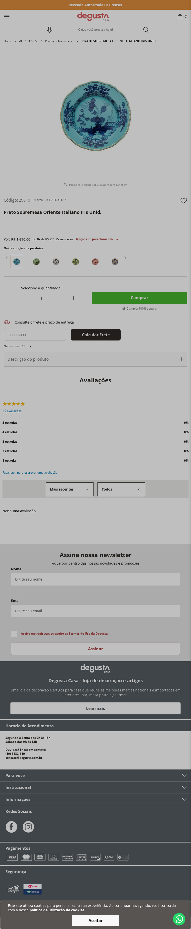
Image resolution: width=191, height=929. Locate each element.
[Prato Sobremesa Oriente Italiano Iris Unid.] (17, 262)
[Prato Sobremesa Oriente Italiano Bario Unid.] (36, 262)
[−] (9, 298)
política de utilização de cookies (57, 910)
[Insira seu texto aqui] (32, 889)
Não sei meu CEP (15, 346)
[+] (74, 298)
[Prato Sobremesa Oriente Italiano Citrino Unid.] (76, 262)
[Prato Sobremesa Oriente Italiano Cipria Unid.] (115, 262)
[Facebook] (11, 827)
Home (8, 41)
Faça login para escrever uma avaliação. (30, 472)
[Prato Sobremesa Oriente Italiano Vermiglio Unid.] (95, 262)
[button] (47, 29)
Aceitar (96, 920)
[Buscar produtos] (146, 29)
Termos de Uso (79, 633)
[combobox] (95, 29)
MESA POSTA (27, 41)
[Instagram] (28, 827)
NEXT (125, 258)
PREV (7, 258)
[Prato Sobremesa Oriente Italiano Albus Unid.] (56, 262)
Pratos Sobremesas (58, 41)
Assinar (95, 649)
